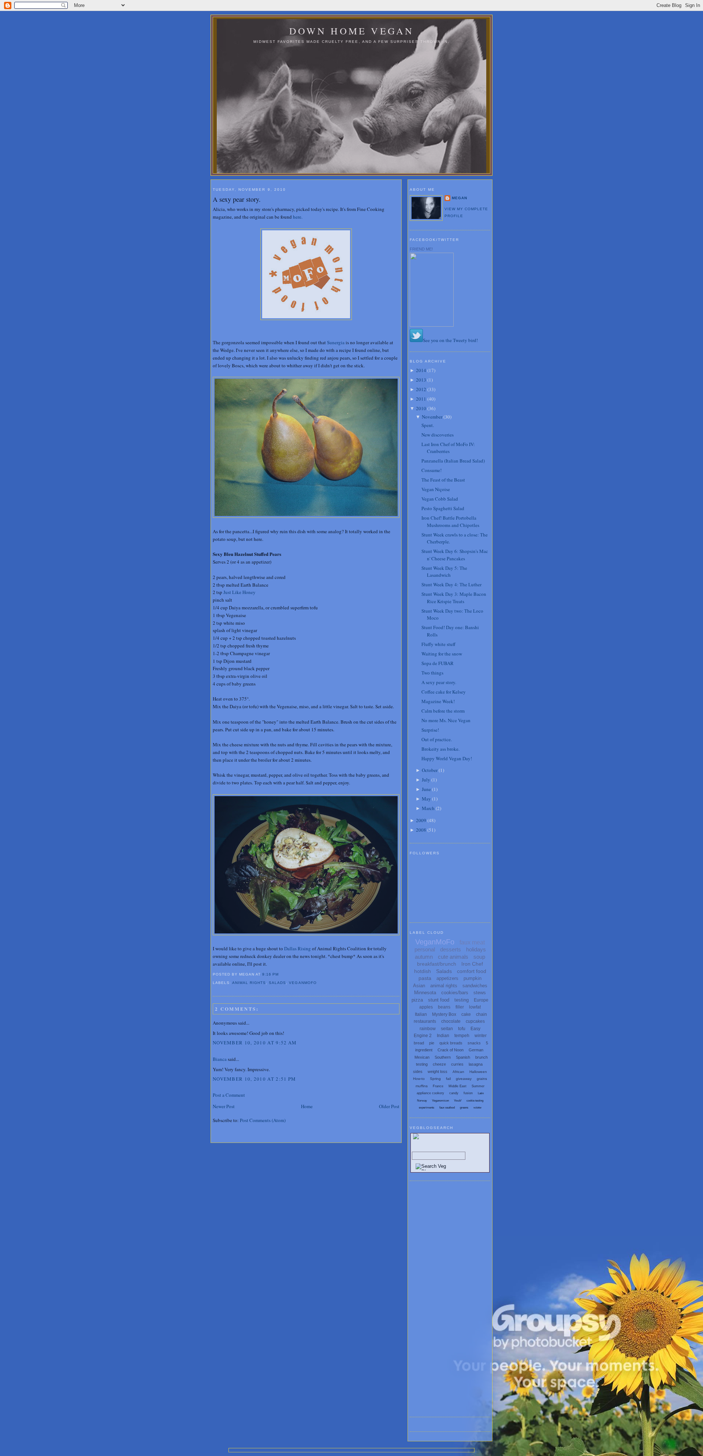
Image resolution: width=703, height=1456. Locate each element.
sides (418, 1071)
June (426, 789)
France (438, 1086)
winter (481, 1035)
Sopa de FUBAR (437, 663)
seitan (447, 1028)
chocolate (451, 1021)
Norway (422, 1100)
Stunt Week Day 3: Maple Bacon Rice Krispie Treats (453, 598)
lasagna (476, 1064)
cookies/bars (454, 992)
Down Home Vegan (351, 31)
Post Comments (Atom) (263, 1120)
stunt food (438, 1000)
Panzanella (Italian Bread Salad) (453, 460)
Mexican (421, 1057)
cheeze (439, 1064)
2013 (421, 379)
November (432, 416)
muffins (422, 1086)
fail (448, 1079)
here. (297, 216)
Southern (443, 1057)
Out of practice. (436, 739)
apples (426, 1007)
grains (482, 1079)
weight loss (437, 1071)
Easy (475, 1028)
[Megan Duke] (432, 325)
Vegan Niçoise (435, 489)
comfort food (471, 971)
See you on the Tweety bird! (450, 340)
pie (431, 1043)
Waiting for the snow (441, 653)
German (476, 1050)
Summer (478, 1086)
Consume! (431, 470)
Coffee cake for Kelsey (443, 691)
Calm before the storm (443, 710)
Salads (277, 983)
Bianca (220, 1059)
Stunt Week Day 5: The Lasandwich (444, 572)
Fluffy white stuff (438, 644)
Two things (432, 672)
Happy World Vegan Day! (446, 758)
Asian (419, 985)
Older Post (389, 1106)
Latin (481, 1093)
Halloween (478, 1072)
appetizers (447, 978)
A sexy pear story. (237, 199)
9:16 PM (270, 974)
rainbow (428, 1028)
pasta (425, 978)
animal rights (249, 983)
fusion (468, 1093)
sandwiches (474, 985)
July (426, 779)
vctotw (477, 1107)
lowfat (475, 1007)
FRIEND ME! (421, 249)
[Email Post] (281, 974)
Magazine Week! (438, 701)
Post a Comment (229, 1095)
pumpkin (472, 978)
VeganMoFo (302, 983)
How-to (419, 1079)
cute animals (453, 957)
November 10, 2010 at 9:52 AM (255, 1042)
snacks (474, 1043)
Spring (435, 1079)
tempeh (461, 1035)
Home (307, 1106)
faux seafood (447, 1107)
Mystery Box (444, 1014)
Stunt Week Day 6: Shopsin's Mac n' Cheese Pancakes (454, 555)
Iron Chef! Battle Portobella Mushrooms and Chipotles (450, 521)
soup (479, 957)
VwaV (457, 1100)
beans (444, 1007)
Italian (421, 1014)
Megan (459, 198)
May (426, 798)
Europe (481, 1000)
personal (424, 949)
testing (461, 1000)
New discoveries (437, 434)
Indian (443, 1035)
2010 (421, 408)
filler (459, 1007)
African (458, 1072)
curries (457, 1064)
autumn (424, 957)
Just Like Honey (239, 592)
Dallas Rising (297, 948)
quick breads (450, 1043)
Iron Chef (472, 964)
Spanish (463, 1057)
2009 (421, 820)
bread (419, 1043)
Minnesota (425, 992)
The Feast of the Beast (443, 479)
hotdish (422, 971)
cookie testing (474, 1100)
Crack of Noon (451, 1050)
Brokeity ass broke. (440, 749)
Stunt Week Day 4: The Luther (451, 584)
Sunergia (336, 342)
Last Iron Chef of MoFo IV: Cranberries (448, 448)
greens (464, 1107)
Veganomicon (440, 1100)
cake (466, 1014)
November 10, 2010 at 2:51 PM (254, 1079)
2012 (421, 389)
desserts (450, 949)
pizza (417, 1000)
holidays (476, 949)
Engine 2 (423, 1035)
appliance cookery (430, 1093)
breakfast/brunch (436, 964)
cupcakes (475, 1021)
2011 (421, 398)
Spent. (427, 425)
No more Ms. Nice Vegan (445, 720)
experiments (426, 1107)
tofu (461, 1028)
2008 (421, 830)
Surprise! (430, 730)
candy (453, 1093)
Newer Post (224, 1106)
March (428, 808)
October (430, 770)
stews (479, 992)
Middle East (457, 1086)
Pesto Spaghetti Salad (442, 508)
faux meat (472, 942)
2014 (421, 370)
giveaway (464, 1079)
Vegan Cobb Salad (439, 498)
